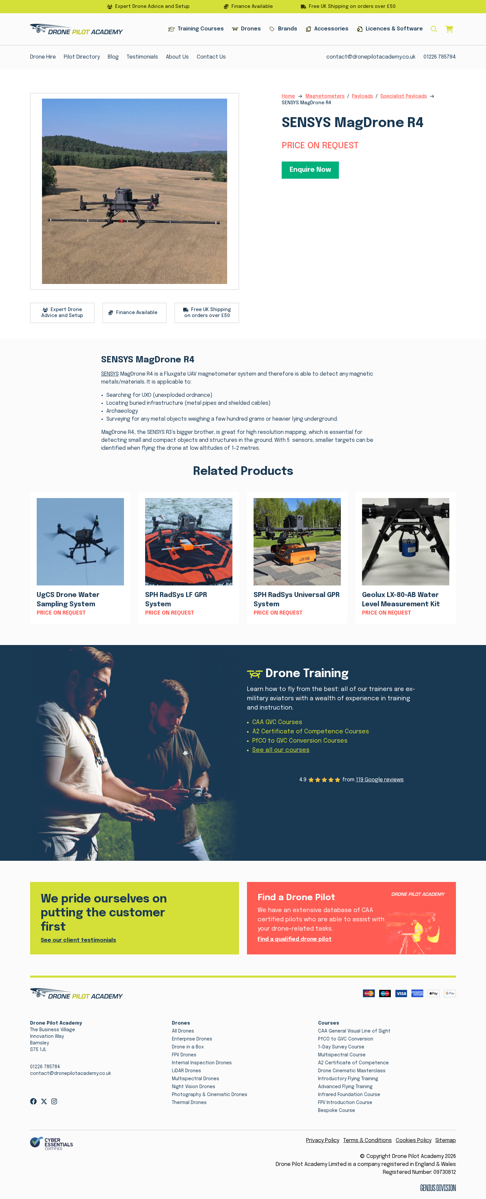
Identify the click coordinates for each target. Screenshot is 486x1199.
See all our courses (280, 750)
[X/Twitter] (44, 1101)
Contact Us (211, 57)
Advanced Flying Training (345, 1086)
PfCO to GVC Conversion (345, 1039)
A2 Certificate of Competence (353, 1063)
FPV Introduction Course (345, 1102)
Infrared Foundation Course (349, 1094)
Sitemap (445, 1140)
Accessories (331, 29)
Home (288, 96)
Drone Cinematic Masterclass (351, 1071)
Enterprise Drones (192, 1039)
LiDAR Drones (186, 1071)
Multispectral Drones (195, 1079)
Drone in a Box (188, 1047)
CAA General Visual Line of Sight (354, 1031)
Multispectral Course (342, 1055)
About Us (177, 57)
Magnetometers (324, 96)
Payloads (362, 96)
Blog (113, 57)
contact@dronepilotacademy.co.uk (371, 57)
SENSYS (110, 374)
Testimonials (142, 57)
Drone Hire (43, 57)
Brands (287, 29)
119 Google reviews (380, 780)
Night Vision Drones (193, 1086)
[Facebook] (33, 1101)
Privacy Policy (322, 1140)
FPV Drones (184, 1055)
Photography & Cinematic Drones (209, 1094)
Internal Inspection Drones (202, 1063)
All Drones (183, 1031)
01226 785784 (440, 57)
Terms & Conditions (367, 1140)
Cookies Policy (413, 1140)
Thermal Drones (189, 1102)
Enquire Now (310, 169)
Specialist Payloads (403, 96)
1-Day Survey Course (341, 1047)
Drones (251, 29)
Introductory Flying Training (348, 1079)
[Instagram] (54, 1101)
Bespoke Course (336, 1110)
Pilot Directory (82, 57)
